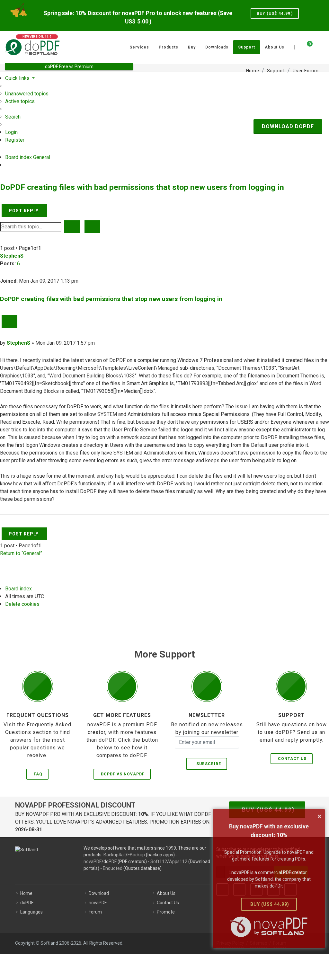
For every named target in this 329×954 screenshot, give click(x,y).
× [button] (319, 816)
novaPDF (93, 861)
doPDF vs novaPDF (123, 774)
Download (99, 893)
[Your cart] (306, 46)
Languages (31, 911)
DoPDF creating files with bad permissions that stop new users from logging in (142, 187)
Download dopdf (288, 126)
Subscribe (207, 764)
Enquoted (112, 868)
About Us (166, 893)
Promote (166, 911)
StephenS (11, 256)
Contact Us (292, 758)
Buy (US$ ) (275, 13)
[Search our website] (322, 46)
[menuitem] (27, 94)
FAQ (38, 774)
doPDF (26, 902)
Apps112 (178, 861)
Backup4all (114, 854)
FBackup (136, 854)
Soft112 (158, 861)
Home (26, 893)
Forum (95, 911)
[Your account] (317, 44)
